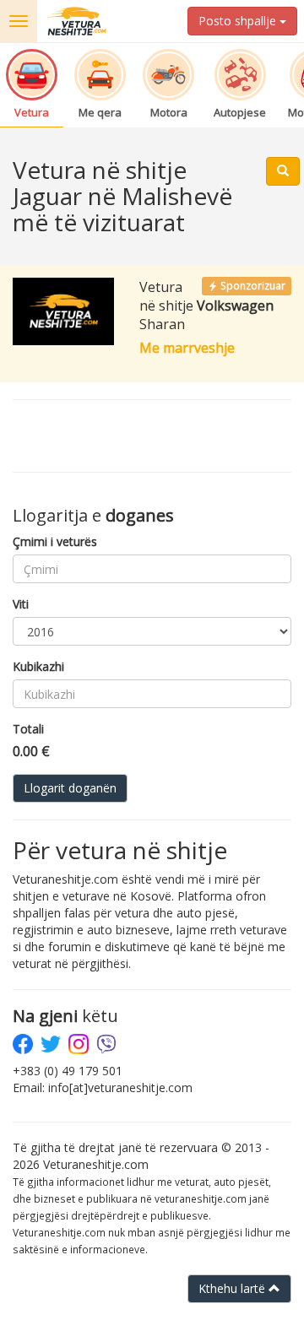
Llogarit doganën (70, 788)
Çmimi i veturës (55, 541)
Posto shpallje (239, 21)
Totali (28, 729)
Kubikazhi (38, 666)
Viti (21, 604)
